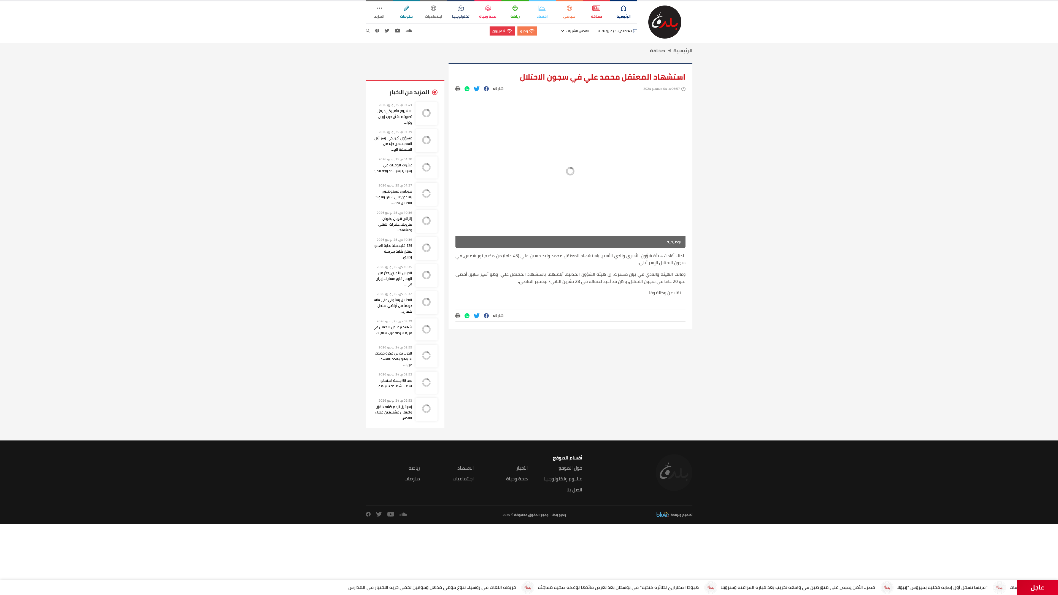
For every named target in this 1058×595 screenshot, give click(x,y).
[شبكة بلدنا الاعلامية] (664, 22)
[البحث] (368, 31)
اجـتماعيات (463, 479)
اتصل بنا (574, 490)
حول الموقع (570, 468)
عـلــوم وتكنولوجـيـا (563, 479)
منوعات (412, 479)
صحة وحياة (517, 479)
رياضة (414, 468)
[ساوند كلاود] (409, 31)
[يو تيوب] (397, 31)
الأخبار (522, 468)
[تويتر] (387, 31)
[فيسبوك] (377, 31)
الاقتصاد (465, 468)
